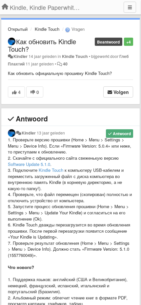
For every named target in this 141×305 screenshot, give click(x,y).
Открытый (18, 29)
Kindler (20, 56)
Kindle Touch (47, 29)
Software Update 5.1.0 (29, 164)
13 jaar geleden (51, 133)
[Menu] (130, 7)
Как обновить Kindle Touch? (42, 45)
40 (65, 64)
